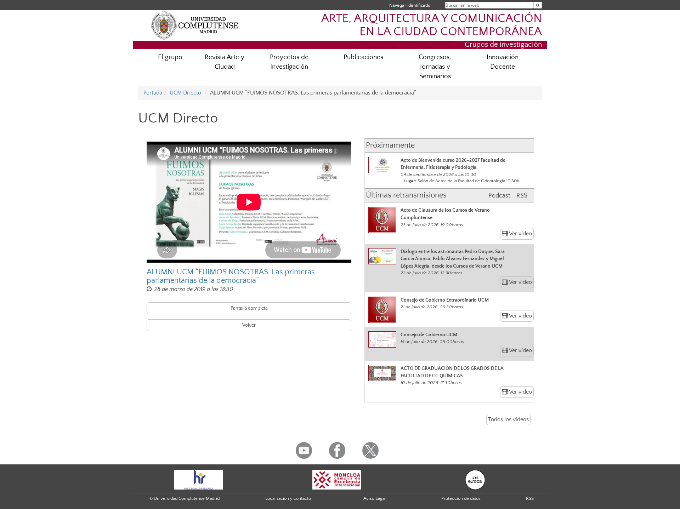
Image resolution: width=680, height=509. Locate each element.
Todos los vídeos (508, 419)
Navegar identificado (409, 5)
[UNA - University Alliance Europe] (475, 479)
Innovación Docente (502, 61)
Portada (152, 93)
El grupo (170, 57)
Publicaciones (363, 57)
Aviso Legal (374, 498)
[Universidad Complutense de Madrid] (194, 25)
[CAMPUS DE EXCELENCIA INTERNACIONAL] (336, 479)
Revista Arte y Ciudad (224, 61)
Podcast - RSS (507, 195)
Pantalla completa (249, 308)
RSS (530, 498)
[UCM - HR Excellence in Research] (198, 479)
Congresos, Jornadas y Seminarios (435, 66)
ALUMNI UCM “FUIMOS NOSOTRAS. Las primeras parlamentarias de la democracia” (231, 276)
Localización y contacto (288, 498)
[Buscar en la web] (538, 5)
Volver (249, 325)
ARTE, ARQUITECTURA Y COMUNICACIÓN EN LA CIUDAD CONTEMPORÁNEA (431, 25)
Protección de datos (461, 498)
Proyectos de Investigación (289, 61)
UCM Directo (185, 93)
